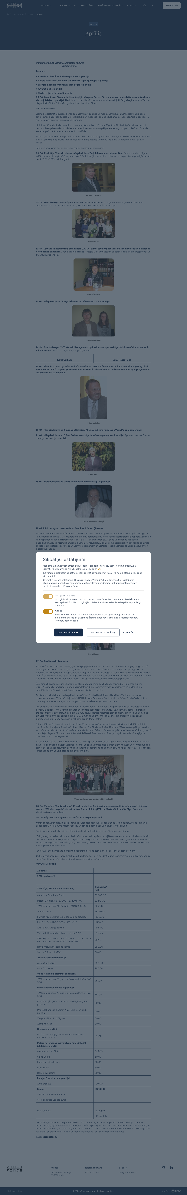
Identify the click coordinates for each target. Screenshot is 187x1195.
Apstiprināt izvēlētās (102, 632)
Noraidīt (128, 632)
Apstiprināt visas (68, 632)
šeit (99, 568)
